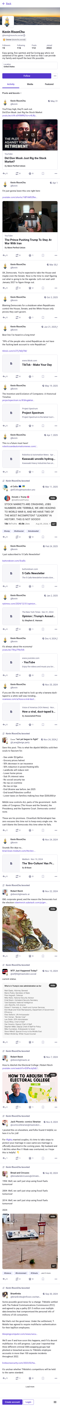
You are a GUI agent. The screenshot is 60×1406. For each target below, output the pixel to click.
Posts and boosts (11, 93)
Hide (53, 498)
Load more (30, 1387)
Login (28, 1402)
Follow (27, 76)
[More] (56, 173)
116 (19, 48)
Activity (10, 84)
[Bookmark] (43, 173)
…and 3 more (45, 1273)
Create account (12, 1402)
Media (30, 84)
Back (8, 3)
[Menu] (55, 76)
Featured (49, 84)
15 (3, 48)
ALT (53, 524)
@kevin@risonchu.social (12, 35)
